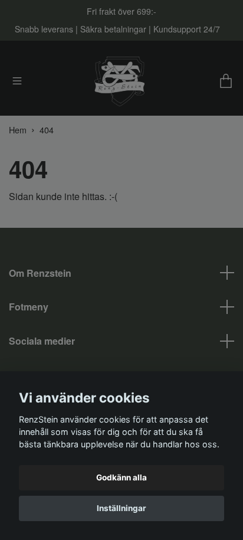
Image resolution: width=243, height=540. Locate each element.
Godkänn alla (121, 477)
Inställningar (121, 508)
